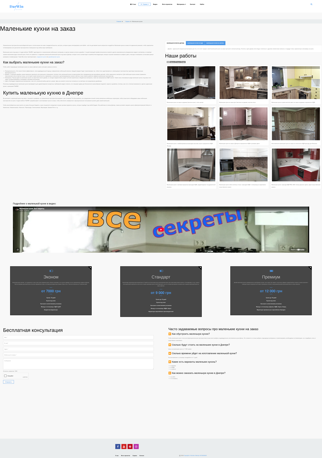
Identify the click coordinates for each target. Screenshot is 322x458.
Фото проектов (167, 4)
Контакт (192, 4)
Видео (155, 4)
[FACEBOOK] (117, 446)
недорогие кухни (41, 57)
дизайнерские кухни (54, 57)
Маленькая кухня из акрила (215, 43)
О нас (134, 4)
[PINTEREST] (130, 446)
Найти (202, 4)
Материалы (181, 4)
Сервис (145, 4)
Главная (119, 21)
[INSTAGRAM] (136, 446)
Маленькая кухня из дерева (175, 43)
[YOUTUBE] (123, 446)
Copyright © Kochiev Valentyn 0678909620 (195, 455)
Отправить (8, 382)
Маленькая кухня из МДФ (195, 43)
